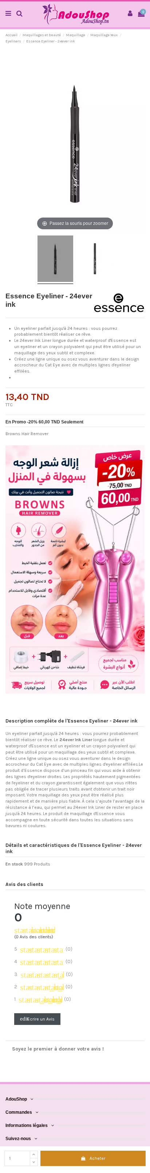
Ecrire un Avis (37, 1019)
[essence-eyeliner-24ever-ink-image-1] (55, 259)
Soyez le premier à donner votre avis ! (58, 1049)
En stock (14, 864)
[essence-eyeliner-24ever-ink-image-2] (95, 259)
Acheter (97, 1158)
